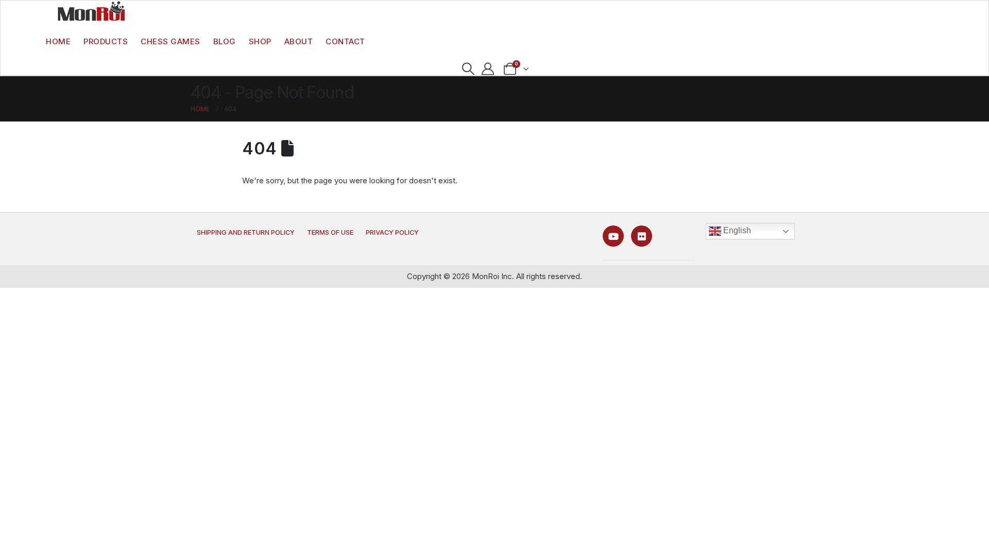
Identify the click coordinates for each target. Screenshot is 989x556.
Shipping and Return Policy (246, 232)
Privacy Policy (392, 232)
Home (58, 41)
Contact (345, 41)
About (298, 41)
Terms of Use (330, 232)
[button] (468, 69)
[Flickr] (641, 236)
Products (105, 41)
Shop (260, 41)
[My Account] (488, 69)
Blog (224, 41)
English (736, 230)
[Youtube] (613, 236)
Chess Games (170, 41)
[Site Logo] (91, 11)
